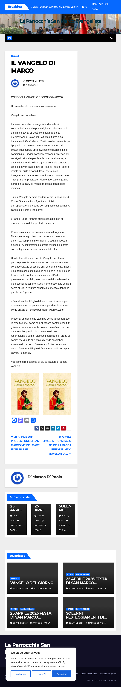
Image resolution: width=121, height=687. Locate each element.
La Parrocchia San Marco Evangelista (60, 21)
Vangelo (15, 578)
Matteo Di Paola (35, 80)
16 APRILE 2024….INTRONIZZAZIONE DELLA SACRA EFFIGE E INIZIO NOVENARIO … (57, 445)
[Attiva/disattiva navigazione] (61, 37)
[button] (111, 38)
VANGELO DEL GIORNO (31, 583)
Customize (20, 674)
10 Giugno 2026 (21, 588)
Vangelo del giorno (108, 673)
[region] (41, 664)
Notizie (15, 56)
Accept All (61, 674)
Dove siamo (100, 680)
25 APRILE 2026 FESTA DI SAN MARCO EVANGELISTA (86, 583)
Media (90, 680)
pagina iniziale (82, 574)
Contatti (112, 680)
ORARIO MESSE (89, 673)
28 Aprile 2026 (76, 588)
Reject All (41, 674)
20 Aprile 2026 (76, 623)
